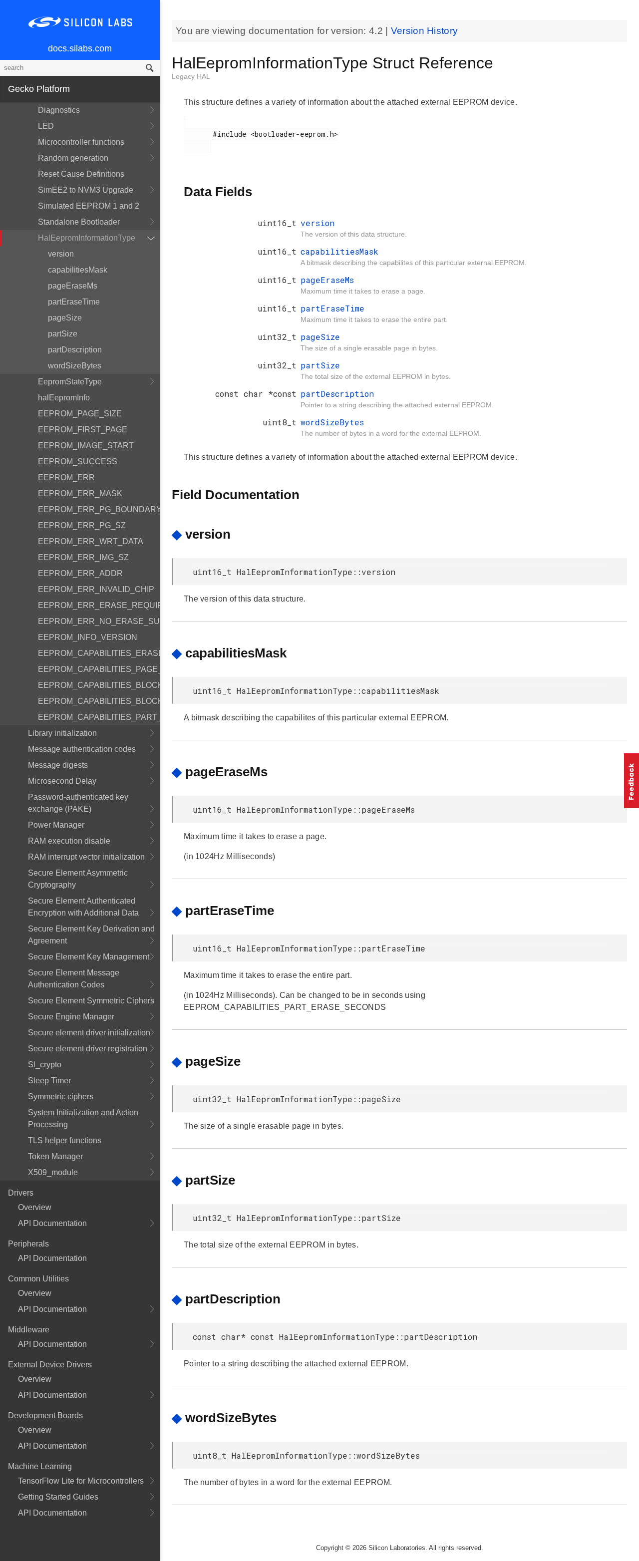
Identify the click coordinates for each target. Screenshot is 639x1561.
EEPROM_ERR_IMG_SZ (83, 557)
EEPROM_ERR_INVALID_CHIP (96, 589)
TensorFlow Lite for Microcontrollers (81, 1481)
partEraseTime (74, 302)
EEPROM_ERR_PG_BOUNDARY (99, 509)
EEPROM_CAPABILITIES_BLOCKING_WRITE (99, 685)
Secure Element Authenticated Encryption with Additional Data (83, 907)
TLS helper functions (64, 1140)
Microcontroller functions (81, 142)
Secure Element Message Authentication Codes (73, 978)
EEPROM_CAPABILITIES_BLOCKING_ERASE (99, 701)
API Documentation (52, 1223)
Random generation (73, 158)
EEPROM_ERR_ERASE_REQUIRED (99, 605)
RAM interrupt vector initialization (86, 857)
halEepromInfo (64, 397)
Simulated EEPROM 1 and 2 (88, 206)
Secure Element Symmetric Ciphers (91, 1000)
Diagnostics (59, 110)
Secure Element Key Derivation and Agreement (91, 935)
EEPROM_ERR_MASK (80, 493)
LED (46, 126)
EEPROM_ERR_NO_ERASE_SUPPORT (99, 621)
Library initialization (62, 733)
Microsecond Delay (62, 781)
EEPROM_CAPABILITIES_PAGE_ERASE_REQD (99, 669)
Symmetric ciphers (60, 1096)
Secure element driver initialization (89, 1032)
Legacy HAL (191, 76)
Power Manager (56, 825)
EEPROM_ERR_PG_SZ (82, 525)
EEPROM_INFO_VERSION (87, 637)
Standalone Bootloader (79, 222)
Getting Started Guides (58, 1497)
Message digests (58, 765)
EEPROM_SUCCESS (77, 461)
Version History (424, 30)
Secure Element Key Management (88, 956)
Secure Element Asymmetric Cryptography (78, 879)
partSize (62, 333)
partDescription (75, 349)
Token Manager (55, 1156)
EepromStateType (70, 381)
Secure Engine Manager (71, 1016)
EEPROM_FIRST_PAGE (82, 429)
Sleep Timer (49, 1080)
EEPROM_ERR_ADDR (80, 573)
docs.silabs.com (80, 48)
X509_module (53, 1172)
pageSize (65, 317)
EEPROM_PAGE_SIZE (80, 413)
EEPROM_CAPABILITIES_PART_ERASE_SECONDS (99, 717)
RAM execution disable (69, 841)
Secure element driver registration (87, 1048)
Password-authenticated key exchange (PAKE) (78, 803)
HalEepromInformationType (86, 238)
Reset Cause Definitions (81, 174)
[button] (631, 780)
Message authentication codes (82, 749)
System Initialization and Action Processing (83, 1118)
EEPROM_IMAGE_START (86, 445)
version (61, 254)
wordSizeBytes (74, 365)
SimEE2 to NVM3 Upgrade (85, 190)
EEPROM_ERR (66, 477)
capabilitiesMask (77, 270)
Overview (34, 1207)
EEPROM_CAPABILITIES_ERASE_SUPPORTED (99, 653)
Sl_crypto (44, 1064)
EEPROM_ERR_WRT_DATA (90, 541)
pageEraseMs (72, 286)
